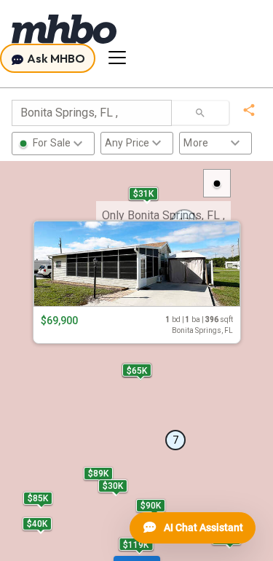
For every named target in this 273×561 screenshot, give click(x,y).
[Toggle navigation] (117, 57)
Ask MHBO (55, 58)
